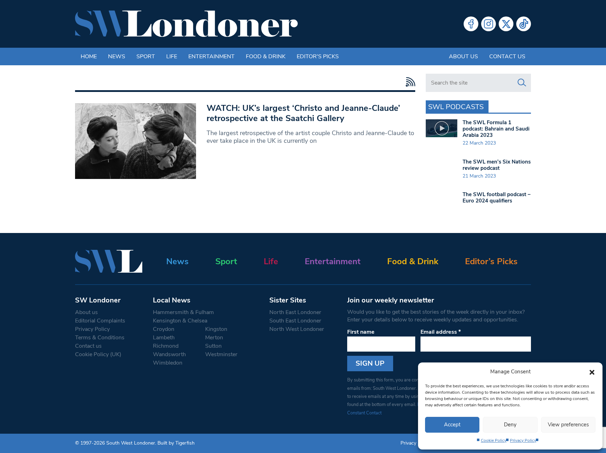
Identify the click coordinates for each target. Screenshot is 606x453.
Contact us (507, 56)
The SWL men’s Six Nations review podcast (497, 165)
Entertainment (211, 56)
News (116, 56)
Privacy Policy (523, 440)
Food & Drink (265, 56)
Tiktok (523, 23)
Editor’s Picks (491, 261)
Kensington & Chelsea (180, 321)
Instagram (488, 23)
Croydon (163, 329)
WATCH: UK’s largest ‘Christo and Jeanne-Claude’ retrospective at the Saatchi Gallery (303, 113)
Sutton (213, 346)
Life (171, 56)
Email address (440, 332)
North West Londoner (296, 329)
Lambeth (164, 337)
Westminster (221, 354)
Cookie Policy (493, 440)
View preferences (568, 424)
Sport (145, 56)
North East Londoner (295, 312)
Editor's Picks (318, 56)
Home (89, 56)
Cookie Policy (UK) (98, 354)
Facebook (471, 23)
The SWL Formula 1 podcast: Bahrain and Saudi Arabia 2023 (496, 129)
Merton (214, 337)
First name (361, 332)
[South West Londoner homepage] (186, 24)
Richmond (166, 346)
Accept (452, 424)
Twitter (506, 23)
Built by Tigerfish (176, 443)
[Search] (522, 83)
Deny (510, 424)
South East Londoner (295, 321)
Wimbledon (167, 363)
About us (463, 56)
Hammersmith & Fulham (183, 312)
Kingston (216, 329)
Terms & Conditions (99, 337)
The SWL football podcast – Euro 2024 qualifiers (497, 197)
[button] (591, 371)
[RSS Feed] (408, 82)
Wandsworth (169, 354)
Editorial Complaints (100, 321)
